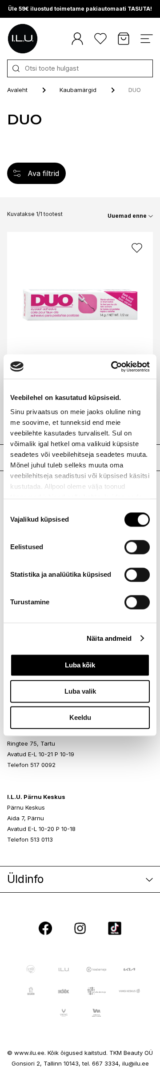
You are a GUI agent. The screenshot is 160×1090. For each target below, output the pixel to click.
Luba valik (80, 691)
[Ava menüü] (146, 38)
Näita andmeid (109, 638)
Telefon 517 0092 (31, 764)
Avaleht (17, 89)
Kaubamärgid (78, 89)
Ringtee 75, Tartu (31, 743)
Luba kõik (80, 665)
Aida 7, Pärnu (25, 818)
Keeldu (80, 717)
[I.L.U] (22, 38)
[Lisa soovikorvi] (137, 248)
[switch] (137, 547)
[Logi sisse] (77, 38)
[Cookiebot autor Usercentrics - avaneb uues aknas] (113, 366)
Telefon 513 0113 (30, 839)
